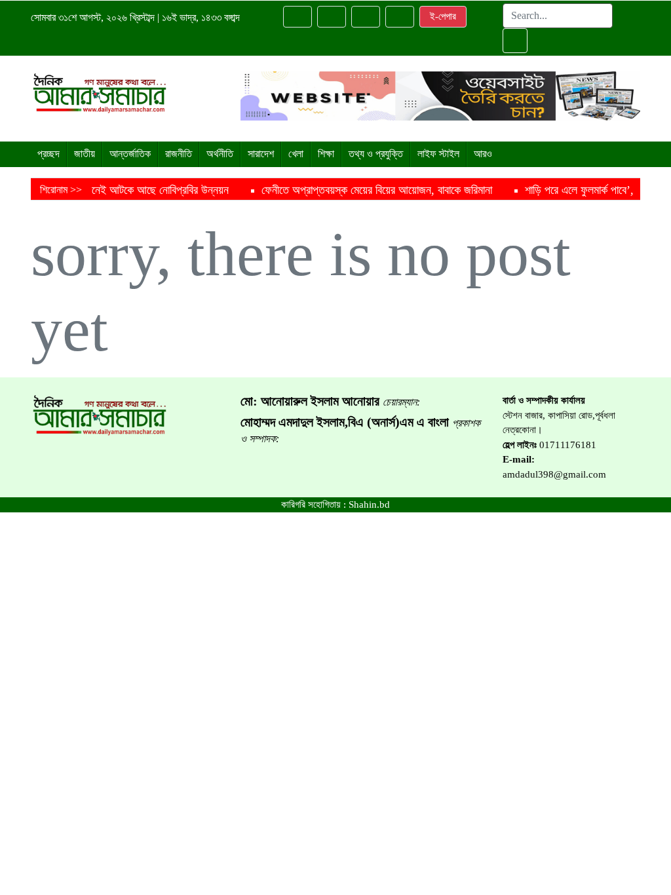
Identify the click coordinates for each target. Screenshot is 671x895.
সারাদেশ (261, 153)
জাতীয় (84, 153)
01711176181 (567, 445)
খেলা (295, 153)
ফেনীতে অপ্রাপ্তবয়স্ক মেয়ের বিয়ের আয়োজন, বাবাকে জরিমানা (344, 190)
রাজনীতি (178, 153)
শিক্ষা (326, 153)
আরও (483, 153)
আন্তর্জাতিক (130, 153)
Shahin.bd (369, 504)
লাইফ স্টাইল (438, 153)
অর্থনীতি (219, 153)
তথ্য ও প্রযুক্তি (376, 153)
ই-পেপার (443, 16)
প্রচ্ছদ (48, 153)
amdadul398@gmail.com (554, 474)
